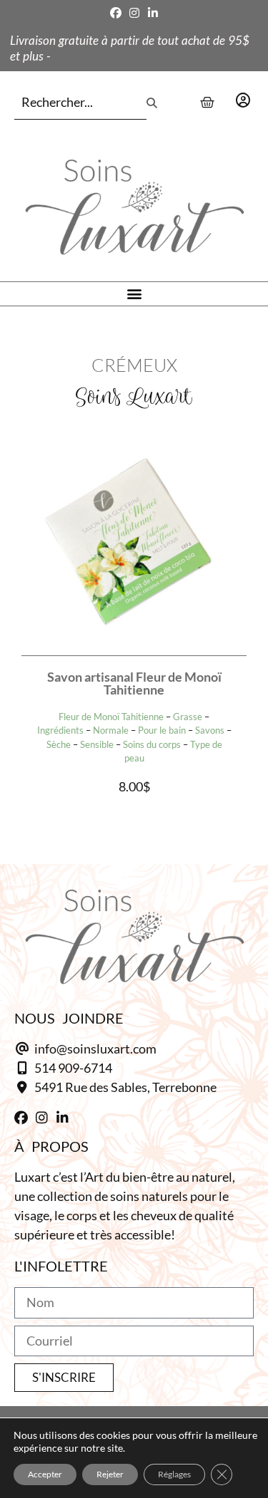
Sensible (97, 744)
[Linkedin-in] (153, 13)
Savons (209, 730)
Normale (111, 730)
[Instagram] (134, 13)
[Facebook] (115, 13)
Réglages (174, 1474)
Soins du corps (152, 744)
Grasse (187, 716)
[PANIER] (207, 102)
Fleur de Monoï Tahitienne (111, 716)
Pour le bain (162, 730)
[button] (134, 294)
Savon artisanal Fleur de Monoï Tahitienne (134, 683)
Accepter (45, 1474)
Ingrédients (60, 730)
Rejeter (110, 1474)
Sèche (58, 744)
